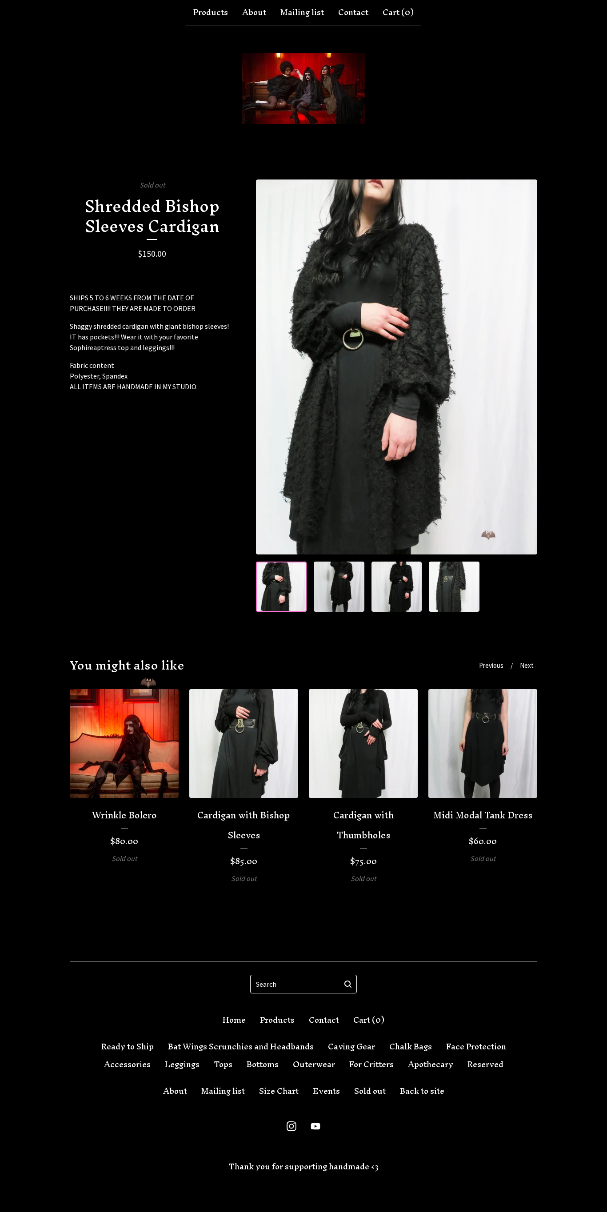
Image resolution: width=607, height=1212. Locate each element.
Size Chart (279, 1091)
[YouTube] (315, 1126)
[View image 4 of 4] (454, 587)
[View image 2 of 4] (339, 587)
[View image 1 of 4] (281, 587)
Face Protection (476, 1047)
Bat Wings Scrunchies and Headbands (241, 1047)
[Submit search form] (348, 984)
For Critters (371, 1064)
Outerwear (314, 1064)
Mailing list (302, 12)
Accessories (127, 1064)
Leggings (182, 1064)
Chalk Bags (410, 1047)
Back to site (422, 1091)
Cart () (398, 12)
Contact (353, 12)
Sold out (370, 1091)
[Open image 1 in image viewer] (396, 366)
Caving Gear (351, 1047)
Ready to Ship (127, 1047)
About (254, 12)
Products (210, 12)
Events (326, 1091)
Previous (491, 665)
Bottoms (263, 1064)
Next (527, 665)
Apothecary (430, 1064)
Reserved (485, 1064)
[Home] (303, 88)
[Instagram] (292, 1126)
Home (234, 1020)
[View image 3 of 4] (396, 587)
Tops (223, 1064)
